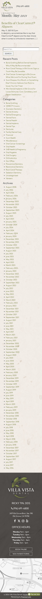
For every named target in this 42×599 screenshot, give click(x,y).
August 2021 (11, 320)
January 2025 (11, 222)
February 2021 (11, 338)
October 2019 (11, 384)
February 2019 (11, 407)
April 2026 (10, 193)
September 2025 (12, 210)
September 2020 (12, 352)
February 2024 (12, 233)
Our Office (10, 161)
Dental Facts (11, 118)
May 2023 (10, 259)
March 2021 (10, 335)
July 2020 (9, 358)
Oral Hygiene (11, 152)
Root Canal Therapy (14, 170)
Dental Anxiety (12, 112)
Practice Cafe (26, 597)
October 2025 (11, 207)
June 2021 (9, 326)
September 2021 (12, 317)
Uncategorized (12, 175)
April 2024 (10, 230)
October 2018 (11, 419)
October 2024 (11, 225)
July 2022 (9, 288)
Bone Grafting (11, 103)
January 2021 (11, 340)
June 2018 (9, 430)
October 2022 (11, 280)
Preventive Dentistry (14, 164)
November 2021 (12, 311)
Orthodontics (11, 158)
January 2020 (11, 375)
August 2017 (11, 459)
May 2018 (9, 433)
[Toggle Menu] (36, 5)
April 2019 (10, 401)
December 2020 (12, 343)
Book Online (21, 549)
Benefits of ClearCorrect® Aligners (18, 24)
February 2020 (12, 372)
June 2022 (10, 291)
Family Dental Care (13, 132)
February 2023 (12, 268)
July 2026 (9, 190)
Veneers (9, 178)
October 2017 (11, 453)
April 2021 (10, 332)
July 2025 (9, 216)
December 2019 (12, 378)
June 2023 (10, 256)
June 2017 (9, 465)
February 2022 (12, 303)
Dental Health (11, 120)
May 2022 (10, 294)
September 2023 (12, 248)
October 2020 (11, 349)
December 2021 (12, 309)
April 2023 (10, 262)
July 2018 (9, 427)
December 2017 (12, 448)
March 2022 (10, 300)
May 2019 (9, 398)
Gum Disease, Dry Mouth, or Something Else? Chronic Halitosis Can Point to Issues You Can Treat (22, 83)
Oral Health (10, 146)
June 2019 (9, 395)
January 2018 (11, 445)
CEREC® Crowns (13, 106)
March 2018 (10, 439)
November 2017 (12, 450)
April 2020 (10, 366)
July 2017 (9, 462)
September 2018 (12, 422)
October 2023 (11, 245)
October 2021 (11, 314)
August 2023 (11, 251)
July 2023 (9, 254)
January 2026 (11, 198)
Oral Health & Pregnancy (16, 149)
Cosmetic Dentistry (13, 109)
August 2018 (11, 424)
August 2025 (11, 213)
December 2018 (12, 413)
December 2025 (12, 201)
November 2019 (12, 381)
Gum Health (11, 138)
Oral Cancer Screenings (15, 144)
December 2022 (12, 274)
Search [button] (8, 54)
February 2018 (11, 442)
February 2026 (12, 196)
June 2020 (10, 361)
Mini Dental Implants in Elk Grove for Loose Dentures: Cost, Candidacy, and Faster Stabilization (21, 92)
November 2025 (12, 204)
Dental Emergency (13, 115)
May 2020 (10, 364)
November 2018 (12, 416)
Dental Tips (10, 126)
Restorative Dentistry (14, 167)
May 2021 (9, 329)
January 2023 (11, 271)
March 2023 (10, 265)
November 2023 (12, 242)
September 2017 (12, 456)
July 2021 (9, 323)
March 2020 (10, 369)
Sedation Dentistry (13, 173)
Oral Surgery (11, 155)
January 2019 (11, 410)
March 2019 (10, 404)
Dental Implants (12, 123)
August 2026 (11, 187)
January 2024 (11, 236)
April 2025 (10, 219)
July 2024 (9, 227)
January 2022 (11, 306)
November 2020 (12, 346)
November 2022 (12, 277)
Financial (9, 135)
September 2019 (12, 387)
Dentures (9, 129)
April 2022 (10, 297)
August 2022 (11, 285)
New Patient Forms (21, 554)
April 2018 (10, 436)
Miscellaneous (11, 141)
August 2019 (11, 390)
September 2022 (12, 282)
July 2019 (9, 393)
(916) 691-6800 (21, 508)
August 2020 (11, 355)
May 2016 (9, 468)
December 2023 (12, 239)
